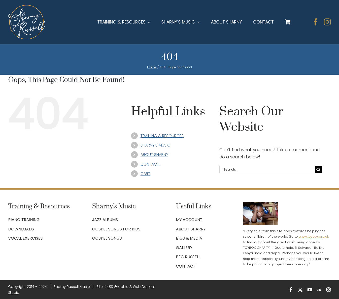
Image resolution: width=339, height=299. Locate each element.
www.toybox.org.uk (314, 236)
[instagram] (327, 22)
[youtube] (309, 289)
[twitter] (300, 289)
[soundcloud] (319, 289)
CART (145, 173)
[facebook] (315, 22)
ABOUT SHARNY (154, 154)
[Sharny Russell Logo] (26, 7)
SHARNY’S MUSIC (155, 145)
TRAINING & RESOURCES (162, 136)
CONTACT (149, 164)
